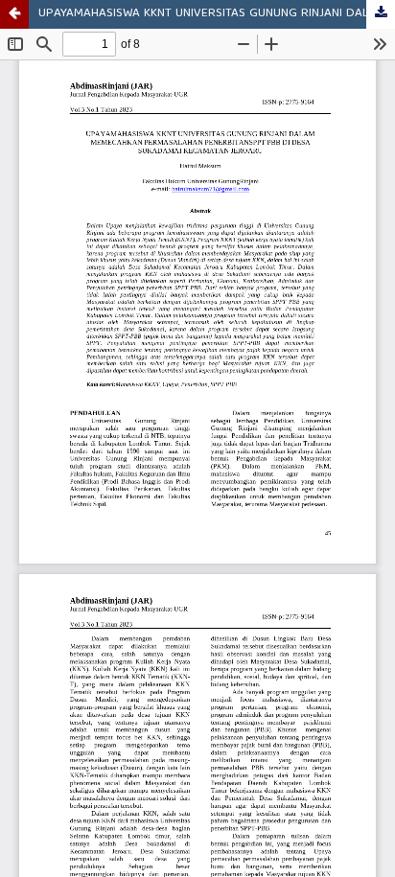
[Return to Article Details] (14, 14)
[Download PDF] (380, 14)
